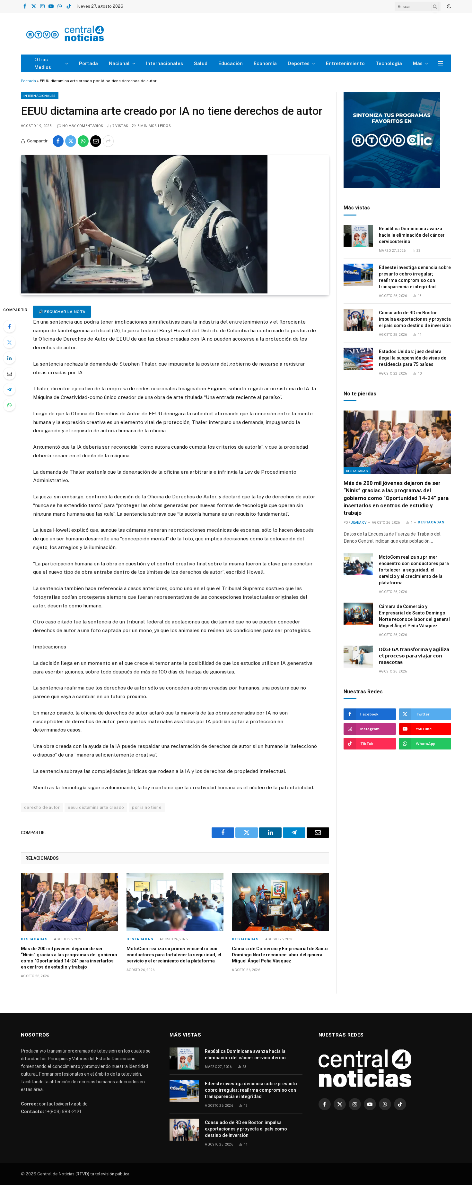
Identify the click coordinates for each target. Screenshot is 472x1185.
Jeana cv (358, 522)
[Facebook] (9, 326)
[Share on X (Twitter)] (70, 141)
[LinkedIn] (9, 358)
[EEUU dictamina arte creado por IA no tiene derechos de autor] (144, 291)
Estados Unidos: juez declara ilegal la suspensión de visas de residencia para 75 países (412, 358)
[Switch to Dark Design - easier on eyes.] (448, 6)
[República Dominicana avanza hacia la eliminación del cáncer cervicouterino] (358, 236)
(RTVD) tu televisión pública (101, 1174)
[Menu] (440, 63)
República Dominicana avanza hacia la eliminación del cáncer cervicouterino (412, 235)
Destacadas (34, 939)
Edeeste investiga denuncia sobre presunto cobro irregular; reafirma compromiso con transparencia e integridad (415, 277)
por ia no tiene (147, 807)
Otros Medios (42, 63)
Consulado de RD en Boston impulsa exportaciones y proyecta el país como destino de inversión (415, 319)
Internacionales (164, 63)
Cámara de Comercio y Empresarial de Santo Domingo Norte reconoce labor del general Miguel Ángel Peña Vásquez (280, 954)
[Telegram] (9, 389)
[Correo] (9, 374)
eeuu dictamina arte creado (96, 807)
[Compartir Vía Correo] (95, 141)
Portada (88, 63)
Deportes (299, 63)
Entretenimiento (345, 63)
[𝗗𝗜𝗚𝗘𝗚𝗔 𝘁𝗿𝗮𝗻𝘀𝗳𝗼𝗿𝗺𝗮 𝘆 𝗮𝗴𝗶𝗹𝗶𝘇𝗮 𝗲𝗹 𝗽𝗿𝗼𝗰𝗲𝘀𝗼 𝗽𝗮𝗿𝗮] (358, 657)
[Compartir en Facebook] (58, 141)
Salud (200, 63)
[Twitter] (9, 342)
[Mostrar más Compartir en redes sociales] (108, 141)
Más (418, 63)
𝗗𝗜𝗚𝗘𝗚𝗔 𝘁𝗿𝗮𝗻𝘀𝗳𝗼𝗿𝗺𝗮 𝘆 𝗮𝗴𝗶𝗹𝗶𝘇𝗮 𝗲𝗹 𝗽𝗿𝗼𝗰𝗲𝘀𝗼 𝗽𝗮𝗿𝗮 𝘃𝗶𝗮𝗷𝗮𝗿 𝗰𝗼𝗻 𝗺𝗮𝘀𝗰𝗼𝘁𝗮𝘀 (414, 656)
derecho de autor (42, 807)
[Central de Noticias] (84, 33)
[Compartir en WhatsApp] (83, 141)
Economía (265, 63)
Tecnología (389, 63)
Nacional (119, 63)
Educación (230, 63)
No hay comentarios (82, 126)
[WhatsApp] (9, 405)
